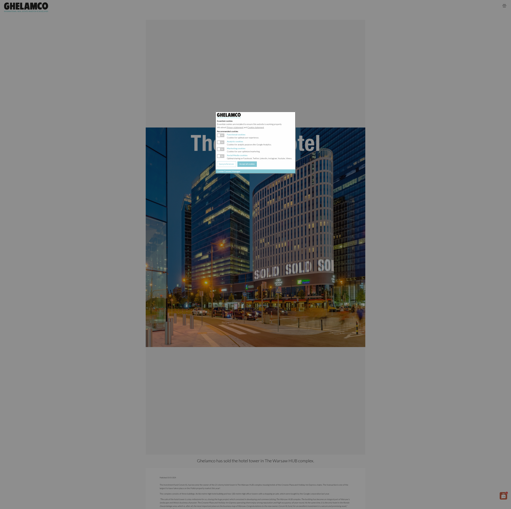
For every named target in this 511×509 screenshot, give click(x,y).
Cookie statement (256, 127)
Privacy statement (235, 127)
